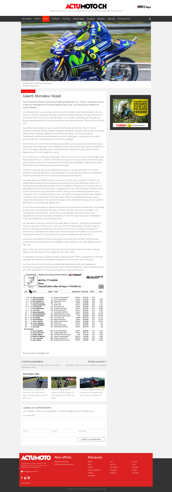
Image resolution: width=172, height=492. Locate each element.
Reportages (78, 19)
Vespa (134, 470)
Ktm (111, 461)
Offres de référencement (64, 464)
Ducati (90, 467)
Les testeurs (25, 483)
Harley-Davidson (94, 470)
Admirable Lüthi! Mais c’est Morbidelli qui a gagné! (86, 365)
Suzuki (134, 461)
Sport (45, 19)
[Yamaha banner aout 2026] (130, 113)
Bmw (90, 464)
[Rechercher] (150, 18)
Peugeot (113, 470)
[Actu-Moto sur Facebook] (22, 478)
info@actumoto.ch (31, 471)
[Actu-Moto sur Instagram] (29, 478)
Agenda (111, 19)
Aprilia (90, 461)
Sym (134, 464)
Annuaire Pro (124, 19)
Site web (82, 431)
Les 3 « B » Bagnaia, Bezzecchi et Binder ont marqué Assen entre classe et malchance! (92, 392)
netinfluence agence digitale (94, 489)
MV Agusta (114, 467)
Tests (36, 19)
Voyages (91, 19)
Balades (101, 19)
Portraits (66, 19)
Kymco (112, 464)
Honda (90, 473)
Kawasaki (91, 475)
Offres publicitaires (61, 461)
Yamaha (135, 473)
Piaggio (113, 473)
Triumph (135, 467)
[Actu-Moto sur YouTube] (25, 478)
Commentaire (29, 415)
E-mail (54, 431)
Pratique (55, 19)
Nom (25, 431)
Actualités (26, 19)
